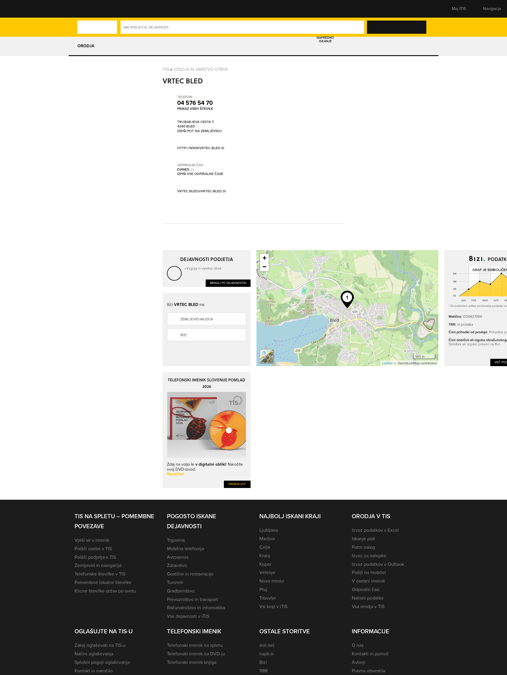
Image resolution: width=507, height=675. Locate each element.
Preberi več (237, 484)
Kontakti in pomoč (370, 653)
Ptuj (263, 589)
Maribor (267, 538)
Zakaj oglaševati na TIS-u (100, 645)
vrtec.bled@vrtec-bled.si (201, 191)
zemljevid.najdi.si (196, 319)
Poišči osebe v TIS (93, 548)
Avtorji (358, 662)
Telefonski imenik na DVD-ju (196, 653)
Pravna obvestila (368, 670)
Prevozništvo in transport (192, 599)
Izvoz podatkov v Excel (375, 530)
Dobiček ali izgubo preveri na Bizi (474, 344)
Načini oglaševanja (94, 653)
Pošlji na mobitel (369, 572)
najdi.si (266, 653)
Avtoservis (177, 557)
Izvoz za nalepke (369, 555)
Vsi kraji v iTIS (273, 606)
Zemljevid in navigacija (98, 565)
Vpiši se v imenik (92, 540)
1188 (263, 670)
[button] (85, 9)
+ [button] (264, 258)
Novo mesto (271, 581)
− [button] (264, 266)
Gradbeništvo (181, 591)
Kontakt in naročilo (94, 670)
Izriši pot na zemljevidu (199, 131)
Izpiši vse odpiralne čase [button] (200, 174)
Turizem (175, 582)
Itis (166, 69)
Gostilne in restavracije (190, 573)
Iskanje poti (363, 538)
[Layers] (266, 356)
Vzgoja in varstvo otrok (200, 69)
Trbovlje (267, 598)
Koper (265, 564)
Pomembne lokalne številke (103, 582)
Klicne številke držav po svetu (105, 591)
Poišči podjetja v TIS (95, 557)
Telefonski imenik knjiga (191, 662)
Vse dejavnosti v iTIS (188, 616)
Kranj (264, 555)
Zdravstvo (177, 565)
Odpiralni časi (366, 589)
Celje (264, 547)
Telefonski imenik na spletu (195, 645)
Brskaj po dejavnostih (228, 283)
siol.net (266, 645)
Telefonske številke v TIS (100, 573)
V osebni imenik (368, 581)
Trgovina (176, 540)
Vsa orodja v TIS (368, 606)
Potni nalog (363, 547)
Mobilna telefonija (185, 548)
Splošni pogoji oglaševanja (102, 662)
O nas (358, 645)
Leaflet (387, 363)
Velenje (267, 572)
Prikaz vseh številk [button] (195, 108)
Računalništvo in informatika (196, 607)
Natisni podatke (368, 598)
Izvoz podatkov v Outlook (378, 564)
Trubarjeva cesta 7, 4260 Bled (195, 124)
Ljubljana (268, 530)
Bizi (183, 335)
